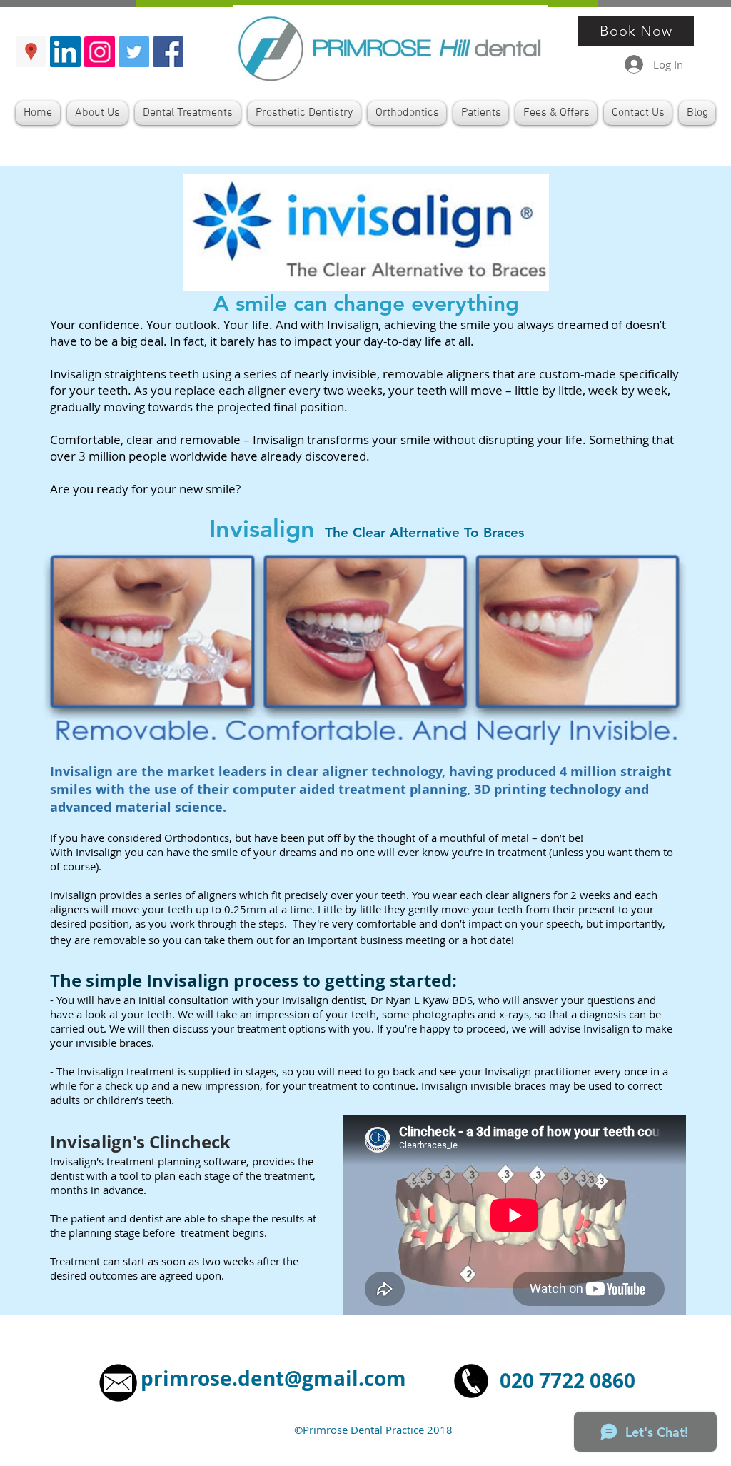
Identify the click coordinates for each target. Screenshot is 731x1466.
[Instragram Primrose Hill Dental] (99, 51)
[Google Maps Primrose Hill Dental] (31, 51)
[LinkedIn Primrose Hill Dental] (65, 51)
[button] (187, 113)
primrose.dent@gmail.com (273, 1378)
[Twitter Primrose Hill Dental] (134, 51)
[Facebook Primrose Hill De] (168, 51)
